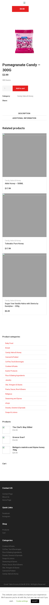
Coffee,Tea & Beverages (14, 362)
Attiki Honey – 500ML (14, 183)
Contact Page (7, 494)
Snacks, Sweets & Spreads (15, 408)
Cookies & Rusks (11, 366)
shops (7, 403)
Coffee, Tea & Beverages (11, 549)
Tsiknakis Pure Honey (14, 243)
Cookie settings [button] (22, 601)
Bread (7, 348)
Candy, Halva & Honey (25, 96)
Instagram (6, 516)
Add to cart (20, 88)
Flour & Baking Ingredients (15, 375)
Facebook (18, 100)
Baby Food (9, 343)
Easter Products (11, 371)
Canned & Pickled (11, 357)
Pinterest (24, 100)
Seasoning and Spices (13, 398)
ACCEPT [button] (35, 601)
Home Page (6, 500)
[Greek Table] (24, 3)
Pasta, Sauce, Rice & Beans (15, 389)
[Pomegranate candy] (24, 41)
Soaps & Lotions (11, 412)
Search (34, 9)
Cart (4, 533)
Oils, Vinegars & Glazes (13, 385)
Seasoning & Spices (9, 562)
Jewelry (8, 380)
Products (5, 530)
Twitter (21, 100)
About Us (5, 497)
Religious (8, 394)
